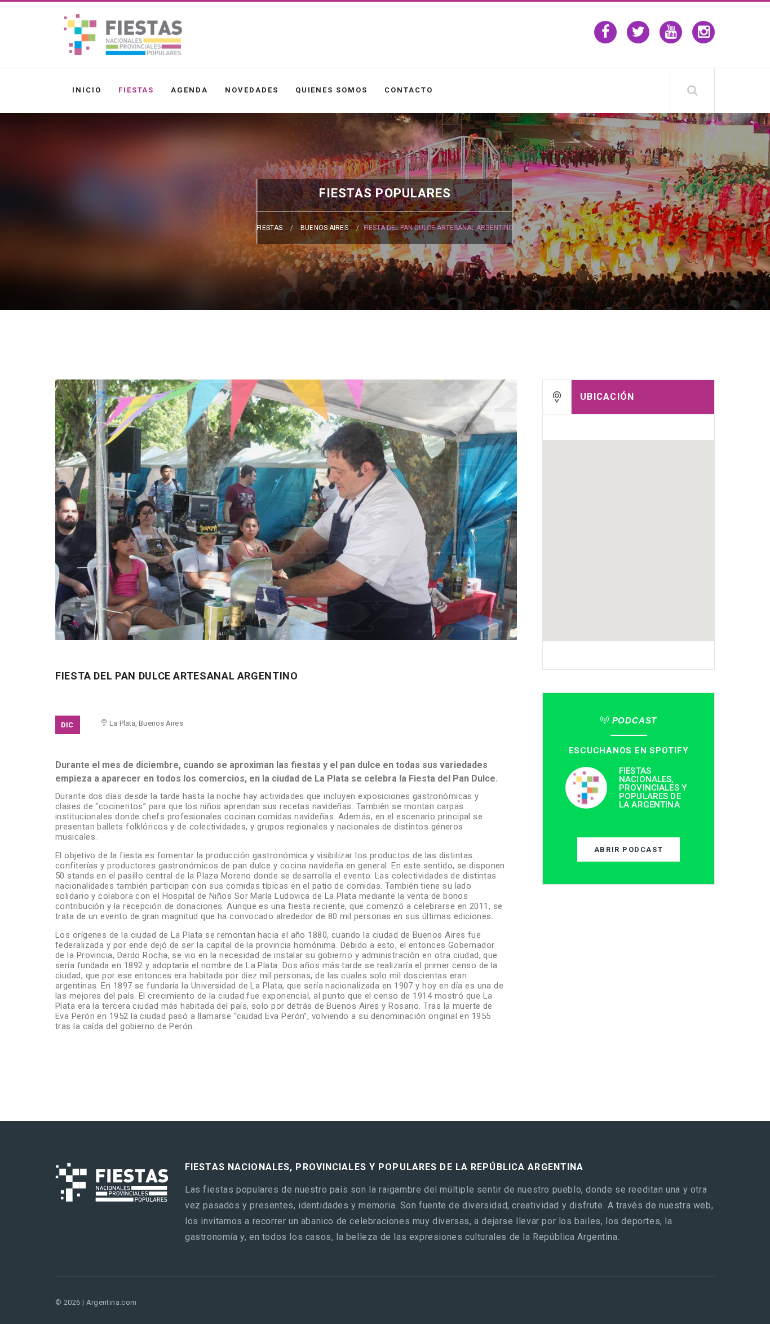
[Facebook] (605, 32)
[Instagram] (703, 32)
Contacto (408, 90)
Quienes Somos (331, 90)
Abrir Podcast (628, 849)
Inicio (86, 90)
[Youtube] (671, 32)
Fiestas (136, 90)
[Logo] (123, 52)
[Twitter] (638, 32)
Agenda (189, 90)
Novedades (251, 90)
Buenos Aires (324, 228)
